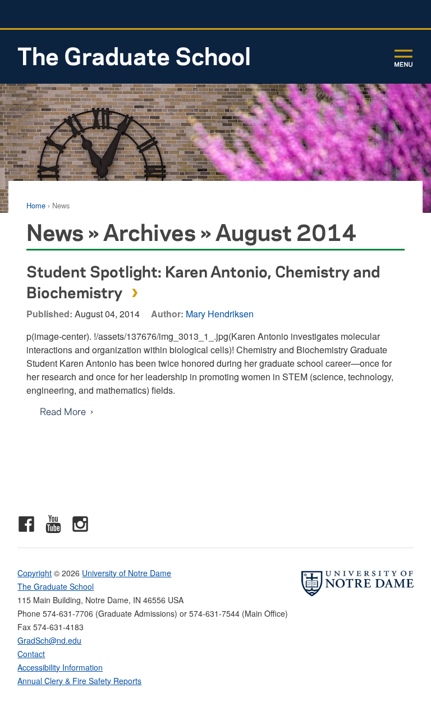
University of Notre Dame (126, 573)
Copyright (34, 573)
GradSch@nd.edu (49, 640)
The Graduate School (134, 55)
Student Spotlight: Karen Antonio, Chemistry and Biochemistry (203, 281)
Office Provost (348, 14)
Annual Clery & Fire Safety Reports (79, 680)
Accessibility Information (60, 667)
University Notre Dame (101, 14)
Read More (56, 411)
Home (35, 205)
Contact (31, 653)
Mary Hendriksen (220, 313)
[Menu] (403, 58)
